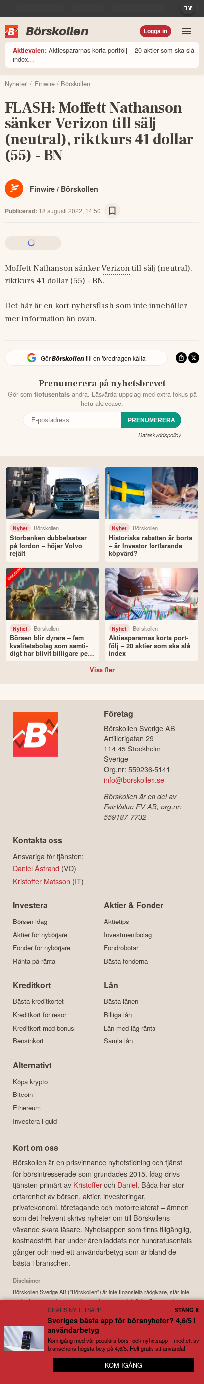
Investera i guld (35, 1121)
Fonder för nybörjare (41, 947)
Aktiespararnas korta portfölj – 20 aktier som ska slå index (103, 54)
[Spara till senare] (112, 211)
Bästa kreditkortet (38, 1001)
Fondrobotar (121, 947)
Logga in (155, 31)
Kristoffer (87, 1184)
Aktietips (116, 921)
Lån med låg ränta (129, 1028)
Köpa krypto (30, 1081)
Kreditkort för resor (39, 1014)
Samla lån (118, 1041)
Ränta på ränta (34, 961)
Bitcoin (23, 1094)
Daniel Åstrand (36, 868)
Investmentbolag (128, 934)
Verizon (116, 268)
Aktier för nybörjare (40, 934)
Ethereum (27, 1107)
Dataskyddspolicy (159, 435)
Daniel (127, 1184)
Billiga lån (118, 1014)
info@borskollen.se (134, 779)
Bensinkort (28, 1041)
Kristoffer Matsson (41, 881)
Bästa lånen (121, 1001)
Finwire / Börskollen (64, 189)
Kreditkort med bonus (43, 1028)
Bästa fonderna (126, 961)
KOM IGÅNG (123, 1365)
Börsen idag (30, 921)
